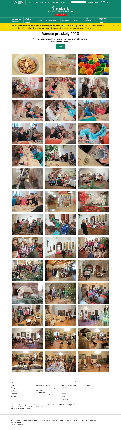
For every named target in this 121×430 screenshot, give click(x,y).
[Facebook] (101, 2)
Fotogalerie (90, 388)
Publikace (14, 391)
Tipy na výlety (65, 399)
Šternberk (60, 8)
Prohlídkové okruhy (67, 388)
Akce (41, 2)
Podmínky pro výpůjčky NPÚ (88, 420)
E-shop (47, 2)
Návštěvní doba (66, 391)
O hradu (89, 385)
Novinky (35, 2)
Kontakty (13, 396)
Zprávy (13, 388)
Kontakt (62, 2)
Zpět (60, 46)
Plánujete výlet (93, 2)
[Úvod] (30, 2)
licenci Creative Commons (51, 405)
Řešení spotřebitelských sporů (48, 420)
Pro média (55, 2)
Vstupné (64, 396)
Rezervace (64, 393)
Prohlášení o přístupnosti (30, 420)
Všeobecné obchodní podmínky (69, 420)
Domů (13, 382)
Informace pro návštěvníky (69, 385)
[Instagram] (104, 2)
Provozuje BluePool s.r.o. (17, 424)
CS (108, 2)
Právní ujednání (15, 420)
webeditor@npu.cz (16, 422)
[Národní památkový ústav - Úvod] (18, 2)
